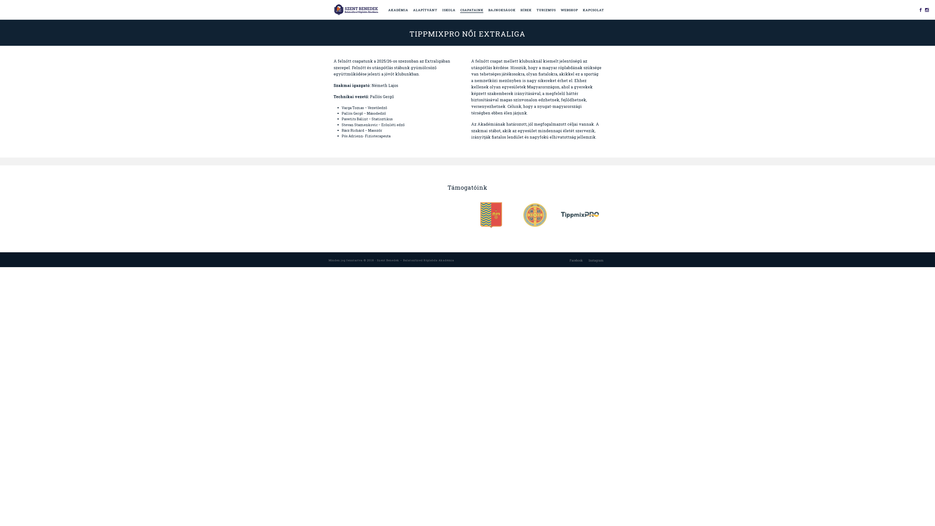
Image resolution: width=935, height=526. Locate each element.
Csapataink (471, 10)
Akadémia (398, 10)
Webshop (569, 10)
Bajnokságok (501, 10)
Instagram (596, 260)
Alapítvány (425, 10)
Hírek (526, 10)
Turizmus (546, 10)
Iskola (448, 10)
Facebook (576, 260)
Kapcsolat (593, 10)
